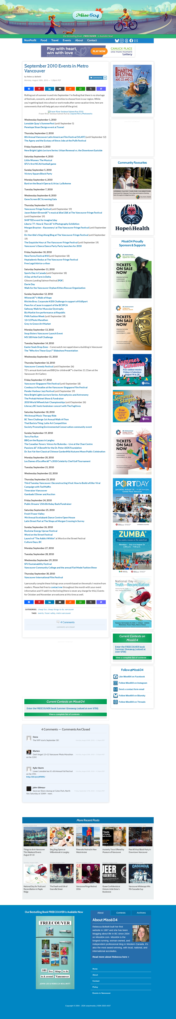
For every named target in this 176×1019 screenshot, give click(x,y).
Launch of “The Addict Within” (39, 538)
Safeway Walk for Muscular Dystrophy (44, 308)
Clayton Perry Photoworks (81, 113)
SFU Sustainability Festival (38, 563)
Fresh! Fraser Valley (34, 513)
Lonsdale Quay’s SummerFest (39, 123)
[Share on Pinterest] (39, 89)
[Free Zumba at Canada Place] (132, 552)
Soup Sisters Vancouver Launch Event (43, 333)
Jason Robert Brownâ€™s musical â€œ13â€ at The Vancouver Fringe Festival (63, 212)
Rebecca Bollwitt (34, 76)
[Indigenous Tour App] (132, 183)
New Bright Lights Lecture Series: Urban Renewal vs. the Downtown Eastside (63, 150)
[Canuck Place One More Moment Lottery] (88, 51)
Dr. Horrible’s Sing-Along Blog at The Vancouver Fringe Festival (56, 234)
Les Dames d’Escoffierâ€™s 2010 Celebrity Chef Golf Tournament (57, 461)
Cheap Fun (42, 609)
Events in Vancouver (102, 993)
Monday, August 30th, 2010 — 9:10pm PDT (90, 771)
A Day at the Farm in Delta (37, 276)
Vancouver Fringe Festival (37, 209)
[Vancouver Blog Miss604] (88, 14)
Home (95, 969)
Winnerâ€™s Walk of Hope (38, 297)
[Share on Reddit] (70, 89)
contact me (56, 587)
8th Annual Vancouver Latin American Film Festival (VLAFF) (54, 137)
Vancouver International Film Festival (43, 577)
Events (67, 40)
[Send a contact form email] (136, 41)
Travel (54, 40)
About (79, 40)
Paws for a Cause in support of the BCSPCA (46, 305)
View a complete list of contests (64, 714)
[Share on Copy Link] (90, 89)
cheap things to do (56, 609)
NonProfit (30, 40)
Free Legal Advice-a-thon (37, 263)
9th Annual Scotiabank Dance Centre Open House (49, 517)
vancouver (69, 609)
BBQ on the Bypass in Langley (39, 440)
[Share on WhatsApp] (80, 89)
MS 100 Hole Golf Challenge (38, 337)
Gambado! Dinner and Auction (39, 494)
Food (44, 40)
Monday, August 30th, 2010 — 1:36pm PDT (90, 740)
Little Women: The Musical (38, 160)
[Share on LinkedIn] (49, 89)
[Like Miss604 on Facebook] (131, 41)
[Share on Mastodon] (101, 89)
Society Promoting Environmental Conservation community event (58, 426)
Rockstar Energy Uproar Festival (40, 530)
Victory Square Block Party (38, 173)
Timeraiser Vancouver (35, 490)
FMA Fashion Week (34, 316)
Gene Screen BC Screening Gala (40, 199)
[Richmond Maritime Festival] (132, 89)
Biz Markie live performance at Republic (44, 312)
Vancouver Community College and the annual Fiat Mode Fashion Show (60, 567)
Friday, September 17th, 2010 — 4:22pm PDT (89, 791)
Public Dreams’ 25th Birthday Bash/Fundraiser (48, 503)
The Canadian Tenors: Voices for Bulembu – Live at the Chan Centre (58, 444)
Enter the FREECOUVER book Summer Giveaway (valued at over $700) (62, 708)
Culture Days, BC (33, 542)
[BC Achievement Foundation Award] (132, 274)
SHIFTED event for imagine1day (40, 220)
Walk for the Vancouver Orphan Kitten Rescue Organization (54, 287)
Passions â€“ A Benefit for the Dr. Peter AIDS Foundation (53, 447)
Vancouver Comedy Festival (38, 366)
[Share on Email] (60, 89)
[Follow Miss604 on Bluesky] (117, 41)
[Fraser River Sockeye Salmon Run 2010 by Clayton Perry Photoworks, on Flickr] (65, 111)
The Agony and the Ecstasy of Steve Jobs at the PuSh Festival (55, 140)
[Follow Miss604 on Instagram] (122, 41)
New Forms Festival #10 (36, 255)
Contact (92, 40)
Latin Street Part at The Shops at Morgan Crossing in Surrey (54, 521)
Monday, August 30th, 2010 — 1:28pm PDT (42, 80)
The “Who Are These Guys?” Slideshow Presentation (51, 350)
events (41, 613)
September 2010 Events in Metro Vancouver (56, 68)
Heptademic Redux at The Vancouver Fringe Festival (51, 259)
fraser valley (50, 613)
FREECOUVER (89, 36)
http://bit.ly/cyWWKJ (35, 777)
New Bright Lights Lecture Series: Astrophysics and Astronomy (56, 394)
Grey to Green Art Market (37, 323)
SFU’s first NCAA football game (40, 163)
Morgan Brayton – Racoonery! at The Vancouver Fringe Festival (56, 227)
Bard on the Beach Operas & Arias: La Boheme (47, 183)
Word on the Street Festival (38, 534)
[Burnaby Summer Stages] (132, 406)
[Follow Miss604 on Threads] (126, 41)
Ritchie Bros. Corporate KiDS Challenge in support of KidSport (56, 301)
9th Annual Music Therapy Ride (40, 415)
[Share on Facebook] (29, 89)
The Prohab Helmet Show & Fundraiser (44, 398)
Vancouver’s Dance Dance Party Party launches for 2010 (53, 246)
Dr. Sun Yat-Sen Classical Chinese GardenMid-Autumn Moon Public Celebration (64, 451)
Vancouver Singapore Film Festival (42, 383)
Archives (141, 912)
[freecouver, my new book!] (55, 989)
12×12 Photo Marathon (36, 320)
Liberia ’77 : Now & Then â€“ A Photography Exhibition (51, 223)
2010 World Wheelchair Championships (44, 402)
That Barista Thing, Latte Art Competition (45, 423)
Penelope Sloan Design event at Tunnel (44, 127)
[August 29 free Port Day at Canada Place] (132, 502)
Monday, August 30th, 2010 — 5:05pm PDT (90, 754)
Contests (120, 912)
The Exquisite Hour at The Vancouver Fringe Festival (51, 242)
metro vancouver (63, 613)
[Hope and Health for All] (132, 218)
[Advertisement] (66, 668)
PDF (60, 280)
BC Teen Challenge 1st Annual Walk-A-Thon (46, 419)
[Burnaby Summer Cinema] (132, 370)
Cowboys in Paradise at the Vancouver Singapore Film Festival (55, 387)
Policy (95, 987)
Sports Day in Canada (35, 273)
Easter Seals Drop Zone (36, 347)
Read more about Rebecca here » (111, 957)
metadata (66, 607)
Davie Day (29, 284)
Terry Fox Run (31, 436)
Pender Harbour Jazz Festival (39, 391)
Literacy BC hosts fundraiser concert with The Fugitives (52, 406)
